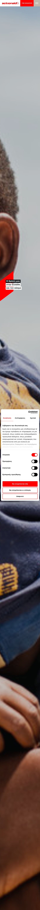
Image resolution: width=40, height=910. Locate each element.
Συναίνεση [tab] (7, 418)
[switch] (34, 461)
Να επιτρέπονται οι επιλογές (20, 490)
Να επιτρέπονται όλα (20, 484)
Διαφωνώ (20, 496)
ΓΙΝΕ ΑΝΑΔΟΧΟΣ (27, 3)
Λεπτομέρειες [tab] (20, 418)
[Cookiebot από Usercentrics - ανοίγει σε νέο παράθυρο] (28, 412)
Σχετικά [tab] (33, 418)
